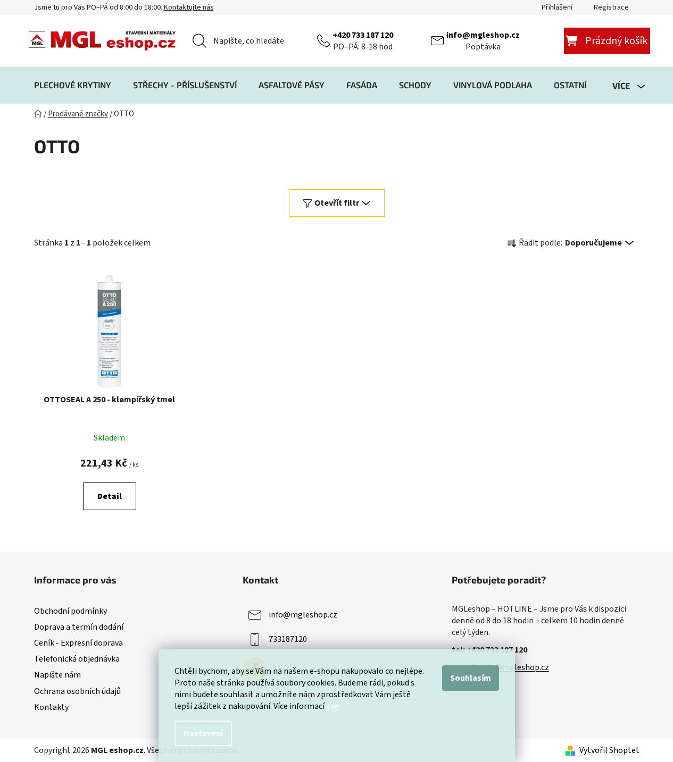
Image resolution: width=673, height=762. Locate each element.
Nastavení (203, 733)
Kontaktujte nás (189, 7)
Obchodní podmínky (70, 611)
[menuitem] (72, 85)
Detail (109, 496)
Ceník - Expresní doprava (78, 643)
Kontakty (51, 707)
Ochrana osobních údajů (77, 691)
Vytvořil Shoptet (609, 750)
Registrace (611, 7)
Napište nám (57, 675)
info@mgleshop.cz (483, 35)
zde (332, 706)
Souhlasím (470, 678)
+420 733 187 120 (363, 35)
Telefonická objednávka (77, 659)
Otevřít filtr (336, 203)
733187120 (288, 639)
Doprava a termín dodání (78, 627)
